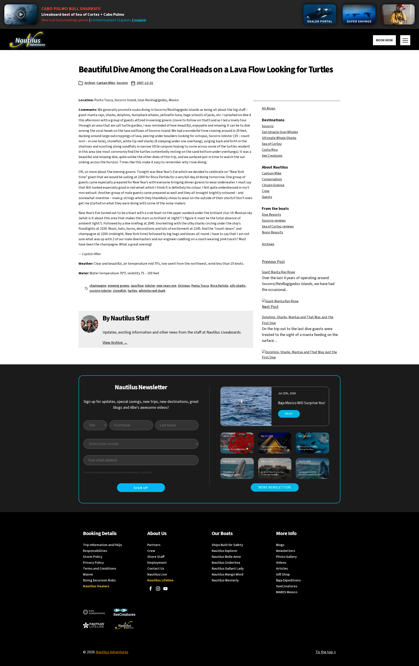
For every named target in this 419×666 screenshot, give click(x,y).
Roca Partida (219, 285)
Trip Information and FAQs (102, 545)
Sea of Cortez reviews (278, 226)
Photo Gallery (286, 556)
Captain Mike (105, 83)
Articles (282, 568)
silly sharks (238, 285)
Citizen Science (273, 185)
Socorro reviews (274, 220)
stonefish (119, 291)
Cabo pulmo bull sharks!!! (71, 9)
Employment (157, 562)
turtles (132, 291)
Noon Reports (272, 232)
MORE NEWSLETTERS (274, 487)
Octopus (184, 285)
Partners (153, 545)
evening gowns (118, 285)
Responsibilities (95, 550)
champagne (97, 285)
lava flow (137, 285)
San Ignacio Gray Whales (280, 132)
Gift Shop (283, 574)
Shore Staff (156, 556)
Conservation (272, 179)
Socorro (122, 83)
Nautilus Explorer (224, 550)
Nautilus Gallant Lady (228, 568)
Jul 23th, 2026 (287, 393)
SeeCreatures (286, 586)
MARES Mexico (286, 592)
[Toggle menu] (405, 40)
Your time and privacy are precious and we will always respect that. (118, 472)
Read (289, 414)
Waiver (88, 574)
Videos (281, 562)
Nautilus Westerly (225, 580)
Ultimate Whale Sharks (279, 138)
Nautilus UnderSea (226, 562)
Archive (89, 83)
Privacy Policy (93, 562)
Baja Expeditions (288, 580)
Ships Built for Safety (227, 545)
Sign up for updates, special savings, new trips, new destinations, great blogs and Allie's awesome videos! (141, 404)
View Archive (115, 342)
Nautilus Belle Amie (226, 556)
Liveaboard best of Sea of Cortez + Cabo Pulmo (82, 14)
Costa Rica (270, 149)
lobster (150, 285)
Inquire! (140, 20)
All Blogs (268, 108)
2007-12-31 (145, 83)
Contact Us (155, 568)
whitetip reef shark (152, 291)
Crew (266, 191)
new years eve (166, 285)
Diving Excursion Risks (99, 580)
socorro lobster (100, 291)
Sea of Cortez (272, 143)
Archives (268, 244)
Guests (267, 197)
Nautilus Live (157, 574)
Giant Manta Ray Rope (278, 272)
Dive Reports (271, 214)
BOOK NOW (384, 40)
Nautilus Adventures (112, 652)
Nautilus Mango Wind (227, 574)
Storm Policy (92, 556)
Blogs (280, 545)
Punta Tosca (200, 285)
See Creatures (272, 155)
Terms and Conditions (99, 568)
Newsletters (285, 550)
